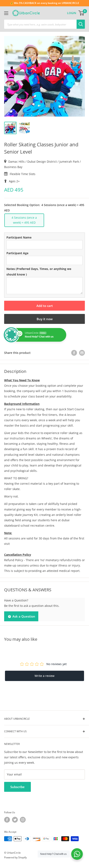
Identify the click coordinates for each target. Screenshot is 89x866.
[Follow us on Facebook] (7, 820)
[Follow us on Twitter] (15, 820)
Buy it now (45, 319)
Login (71, 13)
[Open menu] (6, 13)
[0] (81, 13)
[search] (40, 24)
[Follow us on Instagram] (23, 820)
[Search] (81, 24)
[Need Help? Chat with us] (77, 854)
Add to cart (44, 306)
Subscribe (17, 787)
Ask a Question (23, 616)
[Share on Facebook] (74, 353)
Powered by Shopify (15, 857)
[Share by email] (82, 353)
